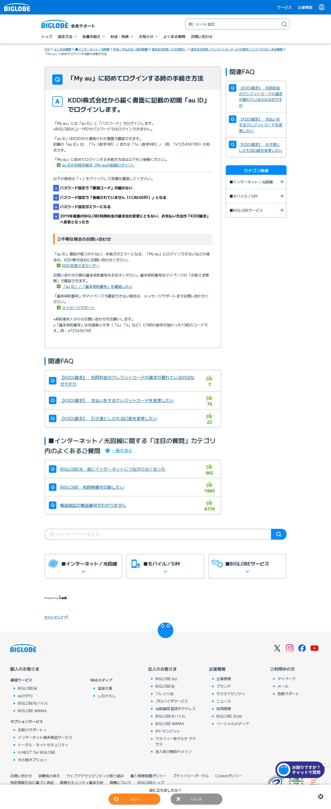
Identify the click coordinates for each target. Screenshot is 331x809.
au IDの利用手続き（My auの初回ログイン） (98, 165)
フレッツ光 (164, 693)
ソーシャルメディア (232, 723)
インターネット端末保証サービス (45, 737)
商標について (120, 782)
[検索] (284, 24)
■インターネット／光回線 (92, 49)
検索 (279, 534)
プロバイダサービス (171, 701)
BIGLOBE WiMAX (32, 710)
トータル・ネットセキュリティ (43, 744)
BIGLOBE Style (229, 716)
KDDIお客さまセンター (81, 265)
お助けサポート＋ (32, 729)
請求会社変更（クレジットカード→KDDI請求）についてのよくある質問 (237, 49)
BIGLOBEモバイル (33, 703)
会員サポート (288, 693)
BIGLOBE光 (27, 688)
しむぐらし (107, 695)
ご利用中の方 (282, 669)
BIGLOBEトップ (151, 782)
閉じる (320, 796)
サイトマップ (53, 617)
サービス (284, 7)
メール (282, 686)
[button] (301, 769)
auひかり (25, 695)
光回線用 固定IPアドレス (175, 708)
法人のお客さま (162, 669)
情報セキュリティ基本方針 (81, 782)
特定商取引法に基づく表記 (32, 782)
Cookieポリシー (228, 775)
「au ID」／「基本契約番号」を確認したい (97, 286)
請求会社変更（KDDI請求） (169, 49)
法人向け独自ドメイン (173, 751)
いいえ (196, 799)
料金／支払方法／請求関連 (131, 49)
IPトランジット (167, 731)
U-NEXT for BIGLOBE (36, 752)
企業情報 (305, 7)
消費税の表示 (49, 775)
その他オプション (32, 759)
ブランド (223, 686)
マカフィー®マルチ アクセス (175, 741)
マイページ (286, 678)
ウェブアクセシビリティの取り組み (95, 775)
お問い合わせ (21, 775)
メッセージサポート (78, 307)
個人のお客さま (24, 669)
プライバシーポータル (191, 775)
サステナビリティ (230, 693)
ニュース (223, 701)
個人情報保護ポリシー (148, 775)
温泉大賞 (105, 688)
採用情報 (223, 708)
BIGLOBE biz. (166, 678)
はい (134, 799)
